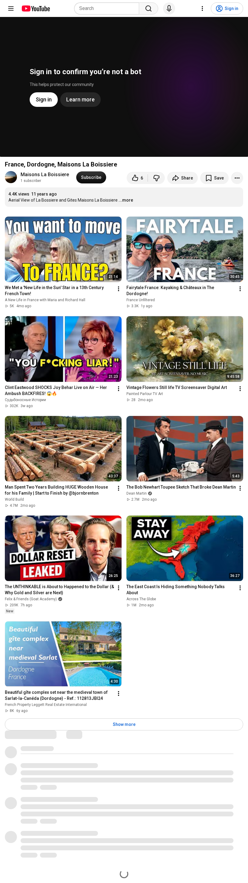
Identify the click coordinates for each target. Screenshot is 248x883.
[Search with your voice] (169, 8)
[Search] (148, 8)
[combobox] (108, 8)
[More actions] (237, 178)
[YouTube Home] (35, 8)
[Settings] (202, 8)
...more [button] (126, 200)
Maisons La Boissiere (45, 174)
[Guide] (11, 8)
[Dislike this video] (156, 178)
